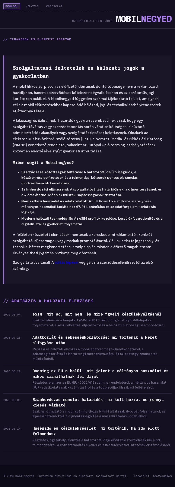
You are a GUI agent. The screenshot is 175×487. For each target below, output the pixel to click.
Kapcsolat (54, 6)
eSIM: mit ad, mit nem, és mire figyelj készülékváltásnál (97, 314)
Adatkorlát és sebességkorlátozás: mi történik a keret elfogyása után (94, 340)
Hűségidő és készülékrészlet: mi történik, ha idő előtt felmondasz (95, 431)
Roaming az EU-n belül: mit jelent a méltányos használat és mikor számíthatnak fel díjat (100, 374)
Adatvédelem (162, 476)
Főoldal (11, 6)
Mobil (144, 18)
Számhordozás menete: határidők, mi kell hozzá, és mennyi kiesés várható (98, 402)
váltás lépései (66, 262)
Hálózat (32, 6)
